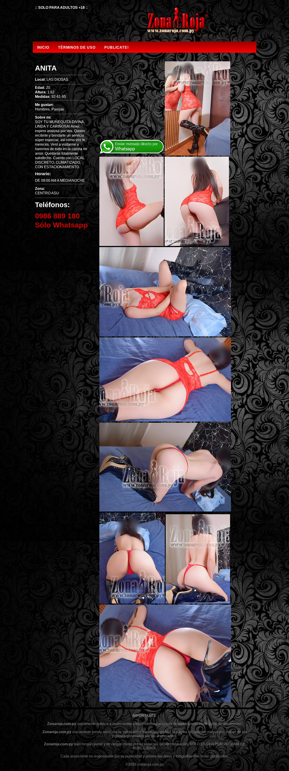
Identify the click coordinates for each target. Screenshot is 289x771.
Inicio (43, 47)
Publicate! (116, 47)
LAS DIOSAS (57, 79)
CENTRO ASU (47, 193)
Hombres (42, 109)
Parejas (57, 109)
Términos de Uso (77, 47)
